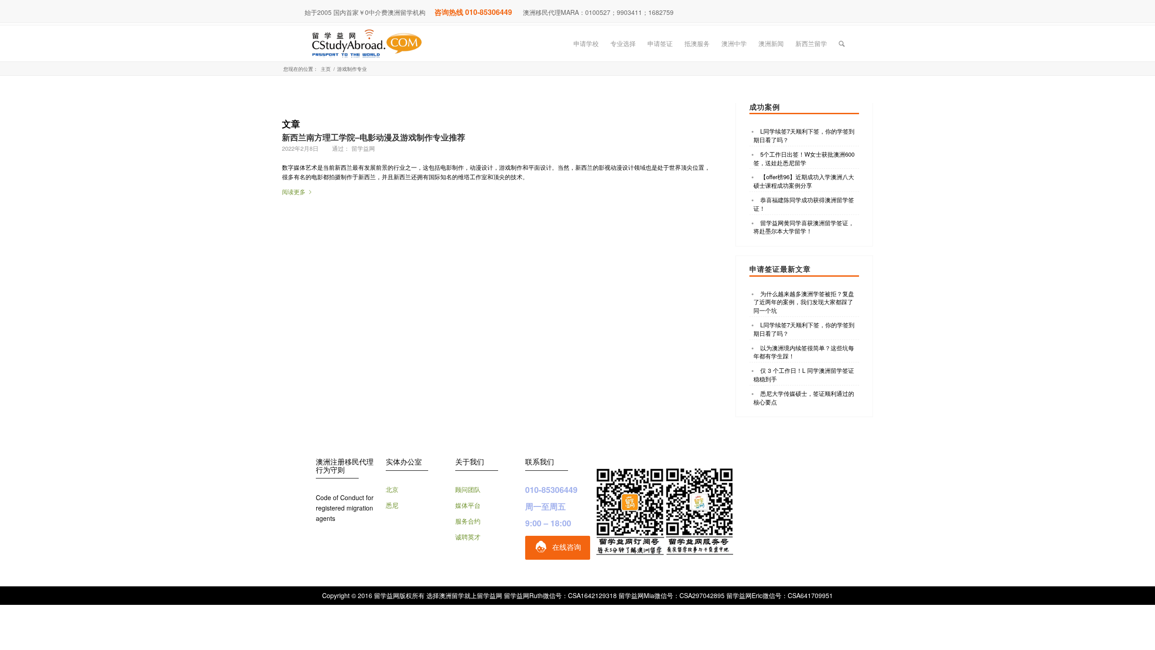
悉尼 (392, 505)
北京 (392, 489)
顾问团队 (467, 489)
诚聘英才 (467, 536)
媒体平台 (467, 505)
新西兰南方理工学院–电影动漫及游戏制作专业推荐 (373, 137)
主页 (326, 68)
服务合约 (467, 520)
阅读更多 (293, 191)
